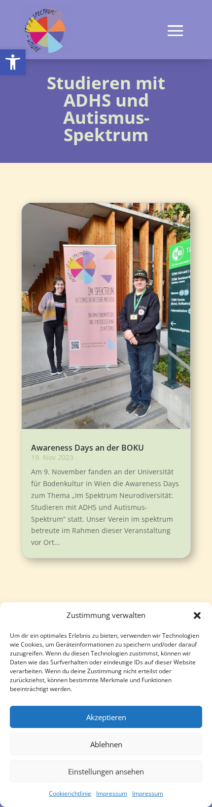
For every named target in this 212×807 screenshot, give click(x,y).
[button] (13, 62)
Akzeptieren (106, 717)
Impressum (111, 793)
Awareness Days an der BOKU (87, 447)
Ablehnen (106, 744)
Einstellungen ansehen (106, 771)
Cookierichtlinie (70, 793)
